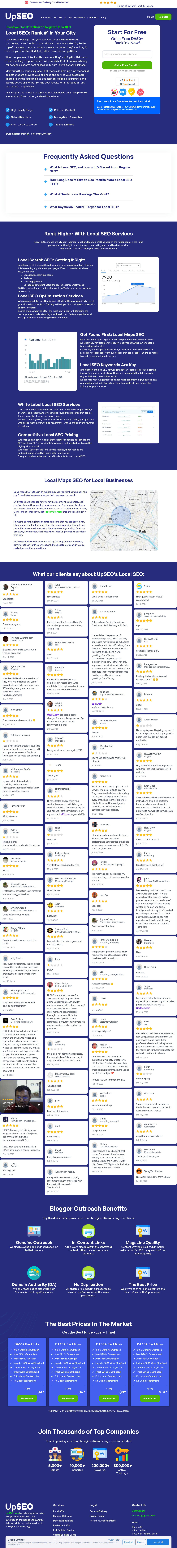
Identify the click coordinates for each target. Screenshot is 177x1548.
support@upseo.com (143, 1515)
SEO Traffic (60, 17)
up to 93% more (53, 511)
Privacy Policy (97, 1516)
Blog (103, 17)
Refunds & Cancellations (103, 1520)
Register (163, 16)
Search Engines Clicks (64, 1534)
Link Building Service (63, 1530)
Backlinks (46, 17)
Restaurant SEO (61, 1525)
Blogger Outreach (62, 1516)
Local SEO (58, 1511)
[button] (77, 17)
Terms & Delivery (98, 1511)
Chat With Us (138, 1511)
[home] (21, 17)
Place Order (27, 1398)
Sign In (150, 16)
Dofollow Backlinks (63, 1520)
